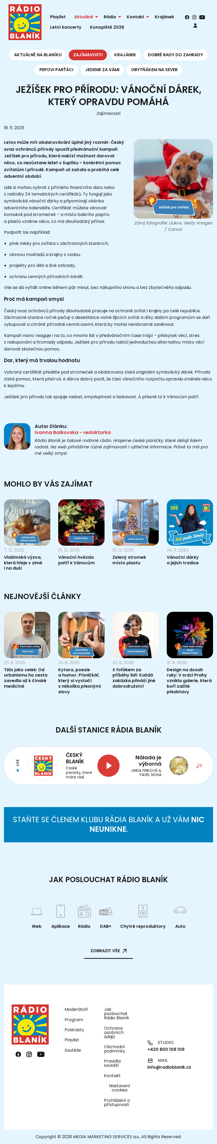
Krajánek (125, 55)
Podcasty (74, 1030)
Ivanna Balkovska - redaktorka (73, 432)
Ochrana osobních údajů (114, 1032)
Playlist (72, 1040)
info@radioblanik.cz (169, 1067)
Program (74, 1020)
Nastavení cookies (119, 1088)
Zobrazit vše (105, 951)
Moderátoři (76, 1009)
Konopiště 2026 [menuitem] (107, 27)
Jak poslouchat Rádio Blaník (116, 1013)
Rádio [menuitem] (110, 17)
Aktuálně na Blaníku (38, 55)
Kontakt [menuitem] (135, 17)
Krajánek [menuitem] (164, 17)
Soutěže (73, 1050)
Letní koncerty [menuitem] (66, 27)
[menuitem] (195, 25)
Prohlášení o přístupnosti (117, 1102)
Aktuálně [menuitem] (83, 17)
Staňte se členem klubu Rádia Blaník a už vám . (108, 824)
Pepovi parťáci (56, 70)
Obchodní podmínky (114, 1049)
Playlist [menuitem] (58, 17)
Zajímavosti (87, 55)
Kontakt (112, 1076)
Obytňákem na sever (154, 70)
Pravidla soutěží (112, 1063)
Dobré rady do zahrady (175, 55)
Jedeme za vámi (102, 70)
